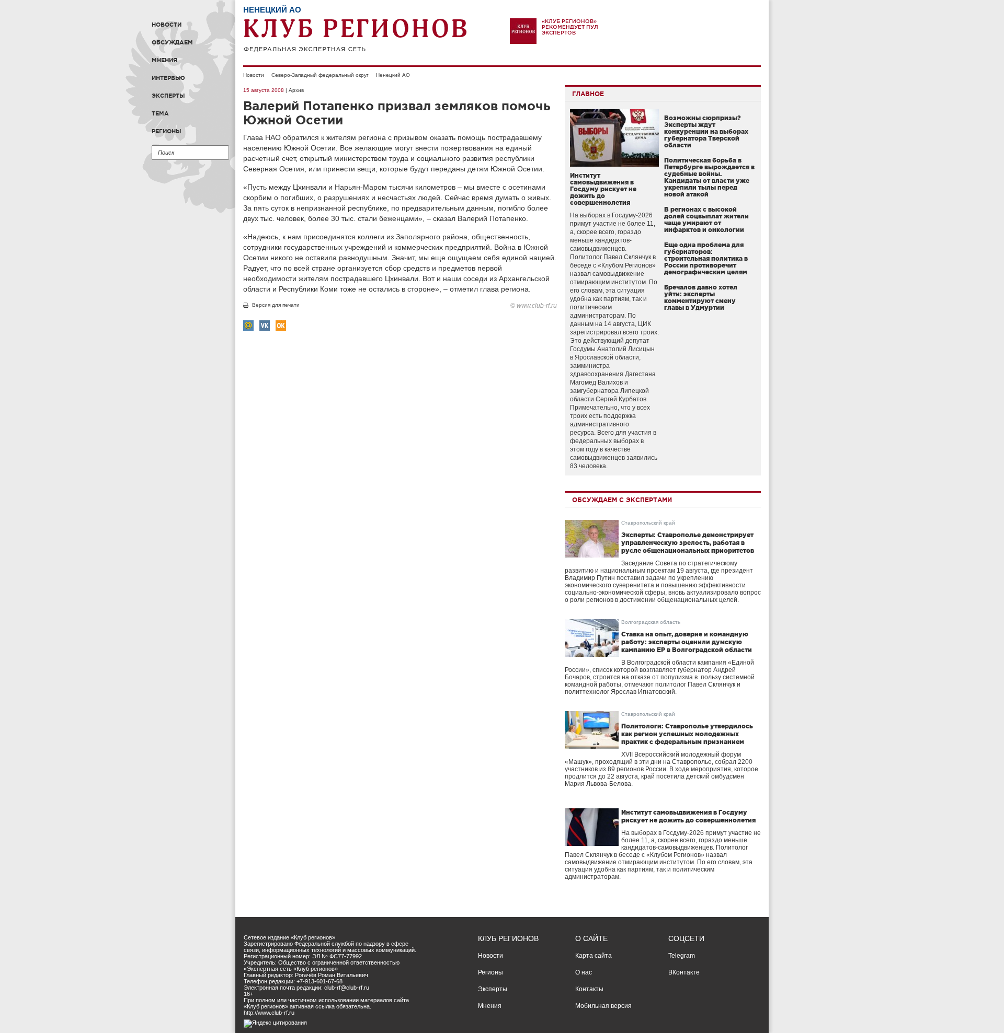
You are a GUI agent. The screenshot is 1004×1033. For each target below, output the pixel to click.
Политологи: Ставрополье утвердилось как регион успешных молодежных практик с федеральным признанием (687, 734)
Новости (166, 24)
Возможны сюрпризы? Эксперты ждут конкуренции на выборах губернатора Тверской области (706, 131)
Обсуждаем (172, 42)
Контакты (589, 989)
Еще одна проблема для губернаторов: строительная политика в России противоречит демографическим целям (706, 258)
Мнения (164, 60)
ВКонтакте (684, 972)
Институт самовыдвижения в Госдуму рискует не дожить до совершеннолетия (603, 189)
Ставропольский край (648, 523)
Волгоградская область (650, 622)
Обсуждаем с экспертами (622, 499)
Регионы (166, 131)
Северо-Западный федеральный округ (320, 75)
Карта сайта (593, 955)
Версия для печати (276, 305)
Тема (160, 113)
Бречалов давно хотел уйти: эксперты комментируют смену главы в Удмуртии (700, 297)
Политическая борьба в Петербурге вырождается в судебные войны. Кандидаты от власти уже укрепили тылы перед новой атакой (709, 177)
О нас (583, 972)
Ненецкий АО (393, 75)
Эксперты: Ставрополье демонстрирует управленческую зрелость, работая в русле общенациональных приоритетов (687, 542)
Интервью (168, 78)
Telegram (681, 955)
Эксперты (168, 95)
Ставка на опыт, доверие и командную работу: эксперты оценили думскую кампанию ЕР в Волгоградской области (686, 642)
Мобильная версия (603, 1005)
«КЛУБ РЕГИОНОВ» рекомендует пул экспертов (570, 27)
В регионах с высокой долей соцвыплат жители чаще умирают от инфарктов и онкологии (706, 219)
